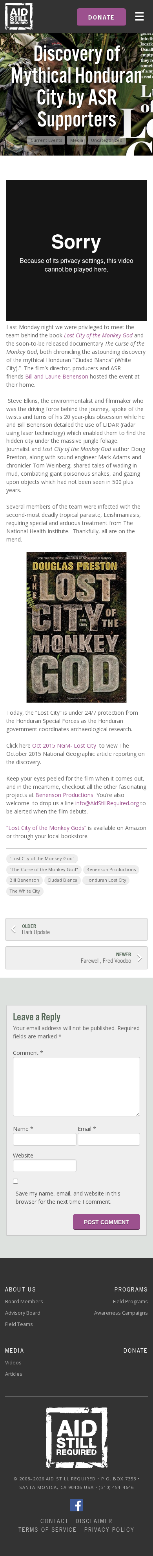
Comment (28, 1052)
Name (23, 1128)
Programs (131, 1289)
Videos (13, 1362)
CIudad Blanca (62, 880)
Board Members (24, 1301)
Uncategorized (106, 140)
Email (87, 1128)
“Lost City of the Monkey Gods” (47, 827)
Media (76, 140)
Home (19, 16)
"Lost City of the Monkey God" (42, 858)
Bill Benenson (24, 880)
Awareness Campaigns (121, 1313)
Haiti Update (36, 929)
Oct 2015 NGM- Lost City (64, 745)
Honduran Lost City (106, 880)
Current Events (46, 140)
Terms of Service (47, 1529)
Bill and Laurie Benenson (56, 376)
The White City (24, 891)
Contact (54, 1521)
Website (23, 1155)
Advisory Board (22, 1313)
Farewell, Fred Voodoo (105, 957)
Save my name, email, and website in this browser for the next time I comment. (68, 1197)
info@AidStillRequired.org (107, 803)
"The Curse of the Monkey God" (43, 869)
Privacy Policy (109, 1529)
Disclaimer (94, 1521)
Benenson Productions (65, 795)
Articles (13, 1374)
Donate (136, 1350)
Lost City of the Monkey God (98, 335)
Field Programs (130, 1301)
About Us (20, 1289)
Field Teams (19, 1324)
